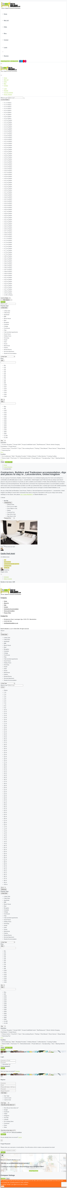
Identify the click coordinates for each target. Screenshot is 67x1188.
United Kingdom (8, 467)
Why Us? (6, 20)
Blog (5, 33)
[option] (7, 102)
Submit (3, 1152)
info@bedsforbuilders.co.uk (11, 623)
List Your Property (5, 61)
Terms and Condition (9, 611)
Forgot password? (5, 1066)
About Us (6, 603)
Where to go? (4, 97)
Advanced (3, 889)
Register (6, 56)
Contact (6, 40)
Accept (2, 1186)
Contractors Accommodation (11, 609)
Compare (6, 577)
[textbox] (8, 362)
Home (5, 14)
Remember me (6, 1064)
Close (7, 1178)
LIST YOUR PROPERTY (26, 494)
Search (3, 301)
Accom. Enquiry (14, 61)
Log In (2, 1068)
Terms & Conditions (17, 1132)
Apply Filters (9, 462)
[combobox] (33, 199)
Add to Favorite (8, 578)
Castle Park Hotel (8, 553)
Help (5, 605)
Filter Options (6, 300)
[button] (5, 100)
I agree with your (12, 1132)
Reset (2, 462)
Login (5, 47)
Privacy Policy (7, 612)
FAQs (5, 27)
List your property (8, 92)
